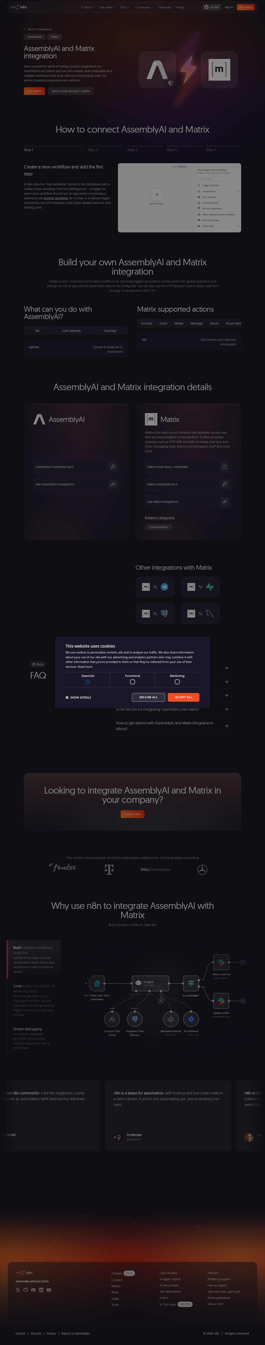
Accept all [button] (183, 697)
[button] (78, 697)
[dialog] (132, 673)
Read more (85, 667)
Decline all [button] (148, 697)
